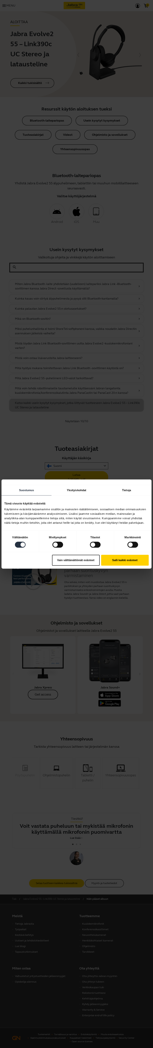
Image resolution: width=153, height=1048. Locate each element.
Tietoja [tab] (126, 490)
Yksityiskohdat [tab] (76, 490)
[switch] (57, 545)
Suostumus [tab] (26, 490)
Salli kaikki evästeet (125, 560)
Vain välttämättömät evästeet (75, 560)
